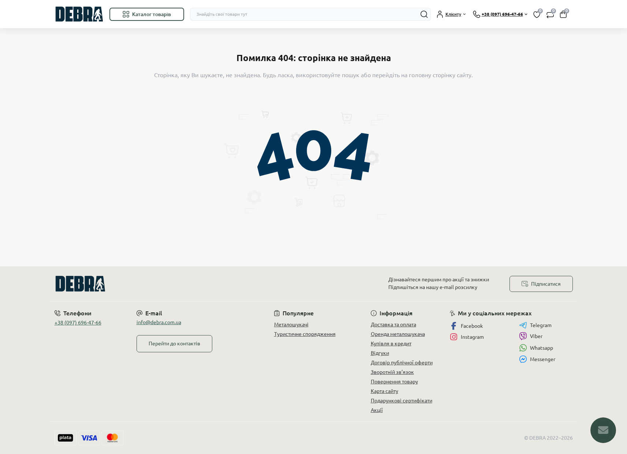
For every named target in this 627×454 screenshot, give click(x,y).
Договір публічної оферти (402, 362)
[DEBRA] (182, 283)
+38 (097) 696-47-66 (78, 323)
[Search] (424, 14)
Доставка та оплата (393, 324)
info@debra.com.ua (159, 322)
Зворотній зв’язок (392, 372)
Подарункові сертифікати (401, 401)
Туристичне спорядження (305, 334)
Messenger (542, 359)
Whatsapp (541, 348)
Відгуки (380, 353)
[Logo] (79, 14)
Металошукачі (291, 324)
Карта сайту (384, 391)
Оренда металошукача (398, 334)
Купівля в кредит (391, 343)
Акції (377, 410)
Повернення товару (394, 381)
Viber (536, 336)
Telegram (541, 325)
